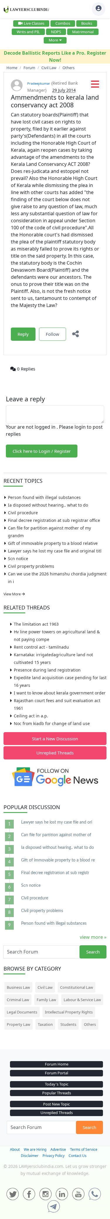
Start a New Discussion (55, 739)
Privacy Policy (54, 1155)
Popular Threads (56, 1093)
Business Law (18, 987)
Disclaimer (29, 1155)
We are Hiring (35, 1149)
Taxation (45, 1024)
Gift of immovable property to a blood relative (53, 543)
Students (68, 1024)
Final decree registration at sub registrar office (54, 520)
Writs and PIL (28, 31)
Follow (52, 334)
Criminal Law (18, 999)
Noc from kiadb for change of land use (52, 723)
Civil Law (45, 987)
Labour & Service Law (82, 999)
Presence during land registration (47, 670)
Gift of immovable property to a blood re (58, 860)
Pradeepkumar (38, 83)
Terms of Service (83, 1149)
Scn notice (18, 558)
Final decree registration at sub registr (55, 873)
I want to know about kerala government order (60, 693)
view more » (93, 937)
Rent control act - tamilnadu (41, 647)
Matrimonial (83, 31)
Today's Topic (56, 1084)
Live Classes (34, 23)
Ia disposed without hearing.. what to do (48, 505)
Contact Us (78, 1155)
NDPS (56, 31)
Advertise (58, 1149)
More (53, 40)
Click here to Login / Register (42, 451)
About (15, 1149)
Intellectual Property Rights (69, 1012)
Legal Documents (22, 1012)
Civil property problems (31, 566)
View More (13, 594)
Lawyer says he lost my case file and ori (56, 822)
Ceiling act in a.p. (31, 716)
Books (86, 23)
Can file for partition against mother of (56, 835)
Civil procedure (23, 512)
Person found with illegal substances (44, 497)
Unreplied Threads (55, 753)
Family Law (46, 999)
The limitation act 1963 (36, 624)
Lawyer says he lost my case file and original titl (54, 551)
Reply (23, 334)
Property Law (18, 1024)
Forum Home (56, 1064)
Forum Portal (56, 1073)
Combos (62, 23)
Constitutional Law (76, 987)
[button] (95, 86)
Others (90, 1024)
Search (93, 952)
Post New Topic (56, 1104)
